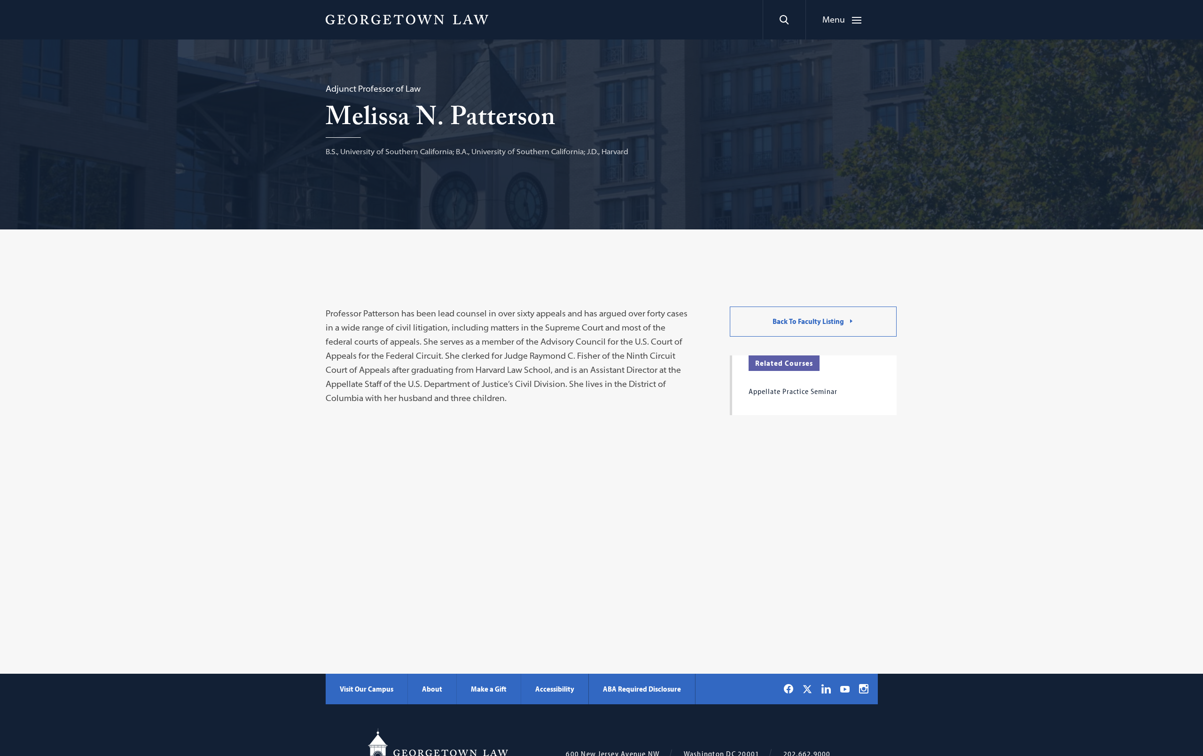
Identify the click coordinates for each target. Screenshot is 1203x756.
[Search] (784, 19)
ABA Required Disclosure (642, 689)
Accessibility (554, 689)
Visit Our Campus (366, 689)
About (432, 689)
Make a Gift (489, 689)
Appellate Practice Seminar (793, 391)
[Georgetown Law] (407, 19)
